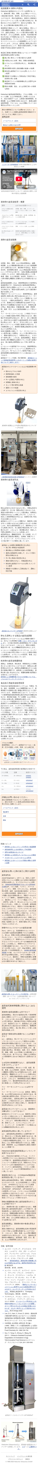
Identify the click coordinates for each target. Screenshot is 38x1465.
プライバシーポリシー (15, 1459)
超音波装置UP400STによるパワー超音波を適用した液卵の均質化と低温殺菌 (19, 192)
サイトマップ (10, 1456)
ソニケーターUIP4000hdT (10, 164)
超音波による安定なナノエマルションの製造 (20, 855)
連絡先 (27, 1459)
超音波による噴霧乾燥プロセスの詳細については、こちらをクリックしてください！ (19, 678)
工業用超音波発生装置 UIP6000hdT (12, 477)
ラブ (23, 1447)
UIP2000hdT (29, 780)
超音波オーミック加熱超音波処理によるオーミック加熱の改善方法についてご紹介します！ (19, 360)
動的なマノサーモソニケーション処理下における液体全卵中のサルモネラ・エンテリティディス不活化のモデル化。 (21, 1288)
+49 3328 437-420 (7, 1)
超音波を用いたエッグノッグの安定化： (16, 994)
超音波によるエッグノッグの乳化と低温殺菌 (20, 847)
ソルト (24, 641)
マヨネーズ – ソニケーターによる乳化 (18, 857)
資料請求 (19, 129)
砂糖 (19, 641)
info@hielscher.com (30, 1)
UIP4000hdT (29, 783)
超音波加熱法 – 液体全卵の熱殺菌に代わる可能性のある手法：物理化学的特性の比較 (20, 1262)
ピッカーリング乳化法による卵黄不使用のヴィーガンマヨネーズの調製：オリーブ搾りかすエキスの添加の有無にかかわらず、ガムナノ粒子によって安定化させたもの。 (20, 1306)
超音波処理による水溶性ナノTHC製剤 (18, 849)
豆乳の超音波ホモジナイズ (14, 852)
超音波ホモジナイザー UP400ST (12, 631)
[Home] (5, 4)
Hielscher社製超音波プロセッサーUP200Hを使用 (18, 885)
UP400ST (28, 777)
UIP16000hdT (29, 786)
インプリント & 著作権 (24, 1456)
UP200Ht (28, 775)
